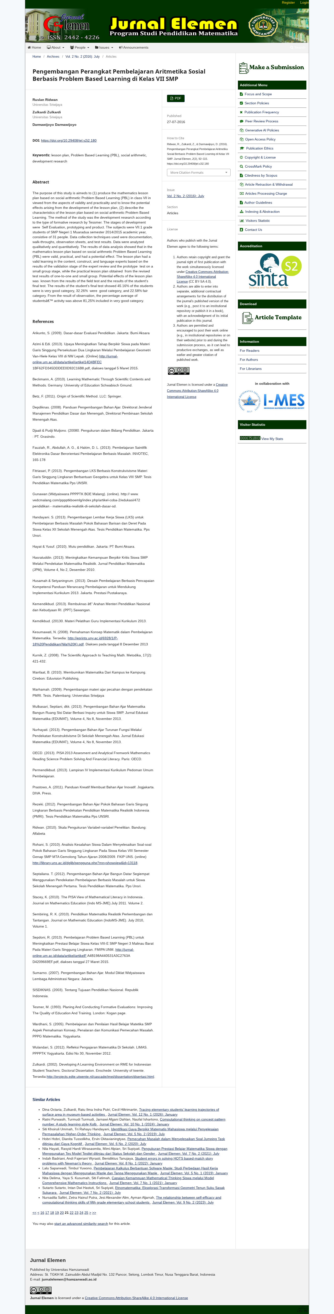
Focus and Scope (258, 94)
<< (34, 1213)
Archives (53, 56)
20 (62, 1213)
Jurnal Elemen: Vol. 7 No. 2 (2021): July (188, 1153)
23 (76, 1213)
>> (94, 1213)
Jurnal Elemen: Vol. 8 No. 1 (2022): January (128, 1163)
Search (299, 47)
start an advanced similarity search (81, 1224)
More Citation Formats (186, 172)
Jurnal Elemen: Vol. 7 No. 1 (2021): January (143, 1183)
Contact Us (253, 230)
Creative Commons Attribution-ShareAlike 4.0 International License (203, 276)
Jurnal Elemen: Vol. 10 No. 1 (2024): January (134, 1124)
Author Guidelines (258, 202)
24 (81, 1213)
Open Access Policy (260, 139)
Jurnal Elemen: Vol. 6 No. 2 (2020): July (115, 1144)
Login (304, 2)
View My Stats (272, 439)
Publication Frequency (262, 112)
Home (36, 47)
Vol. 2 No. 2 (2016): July (83, 56)
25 (86, 1213)
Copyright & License (260, 157)
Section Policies (257, 103)
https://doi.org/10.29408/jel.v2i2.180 (69, 140)
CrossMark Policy (258, 166)
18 (52, 1213)
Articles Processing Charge (266, 193)
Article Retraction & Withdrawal (269, 184)
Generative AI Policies (262, 130)
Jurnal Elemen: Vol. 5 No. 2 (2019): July (134, 1134)
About (56, 47)
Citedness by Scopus (261, 175)
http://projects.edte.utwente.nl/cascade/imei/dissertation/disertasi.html (100, 1077)
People (80, 47)
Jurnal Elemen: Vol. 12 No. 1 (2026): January (143, 1114)
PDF (177, 98)
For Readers (249, 351)
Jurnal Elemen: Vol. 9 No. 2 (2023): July (183, 1202)
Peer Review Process (261, 121)
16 (42, 1213)
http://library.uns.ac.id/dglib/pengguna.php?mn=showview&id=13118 (85, 863)
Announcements (135, 47)
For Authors (249, 360)
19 (57, 1213)
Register (288, 2)
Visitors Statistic (258, 221)
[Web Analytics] (250, 439)
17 (47, 1213)
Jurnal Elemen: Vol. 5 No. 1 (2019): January (194, 1173)
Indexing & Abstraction (262, 212)
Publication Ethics (259, 148)
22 (72, 1213)
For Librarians (251, 369)
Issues (104, 47)
